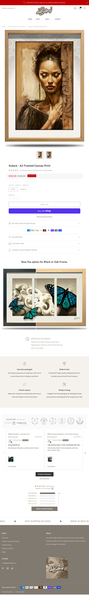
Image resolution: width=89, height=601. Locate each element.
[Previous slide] (3, 452)
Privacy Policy (6, 545)
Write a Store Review (44, 509)
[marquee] (44, 521)
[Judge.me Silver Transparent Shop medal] (52, 421)
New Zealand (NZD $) (8, 8)
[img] (13, 437)
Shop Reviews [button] (44, 478)
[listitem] (45, 2)
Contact (58, 19)
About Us (5, 538)
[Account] (75, 8)
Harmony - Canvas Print (21, 434)
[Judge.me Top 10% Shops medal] (79, 421)
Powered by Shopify (7, 592)
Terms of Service (7, 548)
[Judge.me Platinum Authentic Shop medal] (34, 421)
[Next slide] (85, 452)
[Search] (85, 8)
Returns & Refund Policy (10, 541)
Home (30, 19)
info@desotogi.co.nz (9, 563)
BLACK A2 (23, 189)
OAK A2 (13, 189)
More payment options (44, 217)
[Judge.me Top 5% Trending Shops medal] (70, 421)
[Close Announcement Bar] (87, 2)
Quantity (12, 195)
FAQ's (47, 19)
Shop (38, 19)
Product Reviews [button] (44, 474)
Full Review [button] (12, 466)
